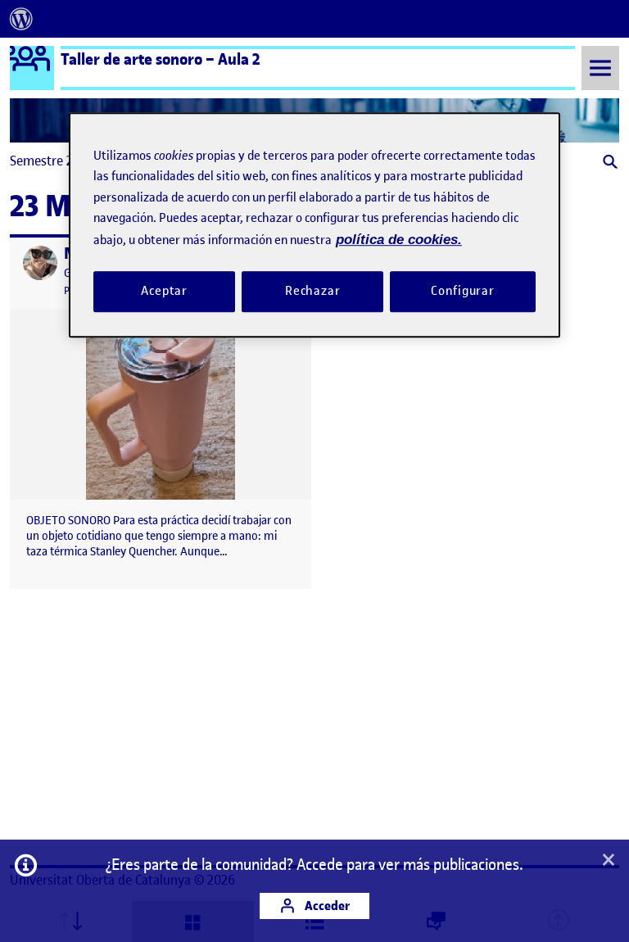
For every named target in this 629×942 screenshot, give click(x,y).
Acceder (326, 905)
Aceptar (164, 291)
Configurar (463, 291)
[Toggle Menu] (600, 67)
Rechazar (313, 291)
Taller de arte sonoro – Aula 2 (160, 59)
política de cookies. (399, 239)
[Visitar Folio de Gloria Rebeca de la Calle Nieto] (40, 263)
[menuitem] (21, 19)
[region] (314, 224)
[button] (609, 163)
